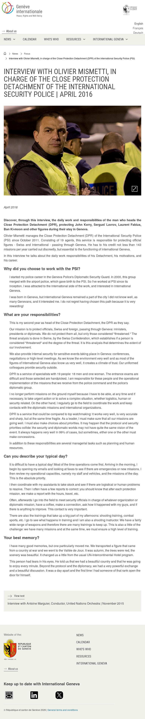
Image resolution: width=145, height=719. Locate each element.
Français (138, 28)
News (15, 53)
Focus (27, 53)
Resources (83, 656)
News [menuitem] (7, 39)
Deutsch (138, 32)
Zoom (134, 189)
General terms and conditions (63, 709)
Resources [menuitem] (73, 39)
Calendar (83, 642)
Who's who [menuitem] (51, 39)
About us (11, 31)
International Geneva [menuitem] (108, 39)
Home (5, 53)
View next (19, 595)
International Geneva (91, 663)
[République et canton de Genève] (17, 649)
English (138, 23)
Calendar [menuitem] (29, 39)
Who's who (83, 649)
